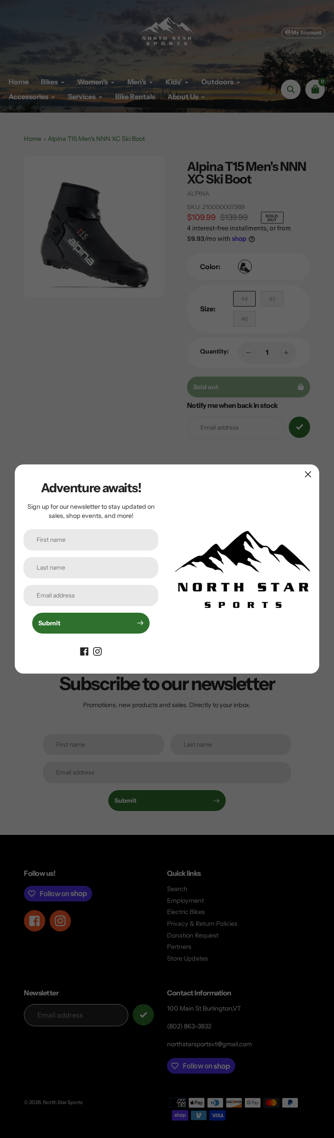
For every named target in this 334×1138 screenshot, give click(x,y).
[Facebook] (84, 651)
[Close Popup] (308, 474)
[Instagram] (97, 651)
